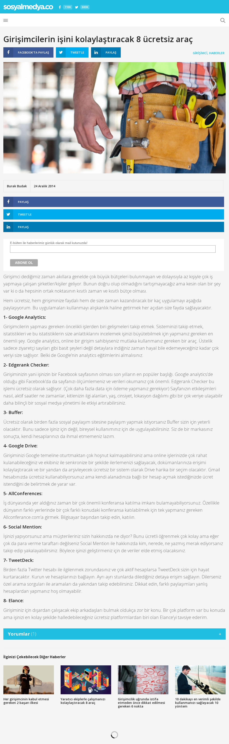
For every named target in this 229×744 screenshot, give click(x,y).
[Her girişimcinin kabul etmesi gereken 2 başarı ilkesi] (28, 679)
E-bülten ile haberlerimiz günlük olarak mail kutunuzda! (48, 243)
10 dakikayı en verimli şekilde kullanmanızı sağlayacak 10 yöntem (198, 702)
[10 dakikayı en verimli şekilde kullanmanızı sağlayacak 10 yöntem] (200, 679)
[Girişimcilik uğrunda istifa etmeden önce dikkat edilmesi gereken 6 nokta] (143, 679)
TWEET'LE (77, 52)
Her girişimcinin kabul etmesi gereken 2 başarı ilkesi (26, 701)
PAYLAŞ (33, 52)
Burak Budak (17, 186)
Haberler (217, 53)
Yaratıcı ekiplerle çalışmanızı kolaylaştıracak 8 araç (83, 701)
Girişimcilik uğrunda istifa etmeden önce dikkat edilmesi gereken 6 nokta (141, 702)
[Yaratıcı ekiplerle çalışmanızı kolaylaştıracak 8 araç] (86, 679)
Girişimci (200, 53)
